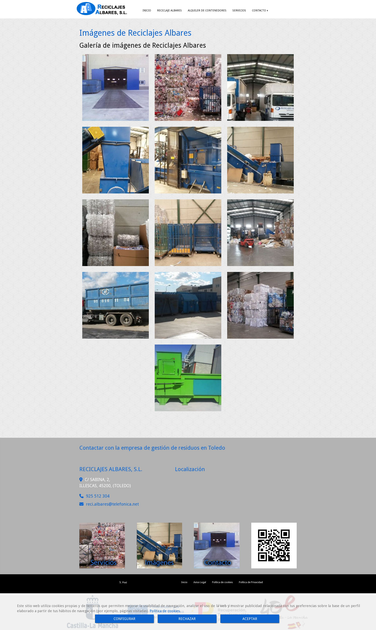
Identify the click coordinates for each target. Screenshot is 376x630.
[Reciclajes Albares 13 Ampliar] (188, 378)
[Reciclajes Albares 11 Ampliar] (115, 305)
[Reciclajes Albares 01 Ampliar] (260, 87)
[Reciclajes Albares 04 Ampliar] (115, 160)
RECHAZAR (187, 619)
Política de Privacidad (251, 582)
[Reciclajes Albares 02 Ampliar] (115, 87)
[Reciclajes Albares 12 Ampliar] (260, 305)
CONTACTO (259, 10)
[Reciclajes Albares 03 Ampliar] (188, 87)
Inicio (184, 582)
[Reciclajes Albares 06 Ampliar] (260, 160)
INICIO (147, 10)
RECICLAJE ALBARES (169, 10)
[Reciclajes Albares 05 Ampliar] (188, 160)
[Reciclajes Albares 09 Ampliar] (188, 232)
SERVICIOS (239, 10)
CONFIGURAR (124, 619)
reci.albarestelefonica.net (112, 504)
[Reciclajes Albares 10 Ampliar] (188, 305)
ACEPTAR (249, 619)
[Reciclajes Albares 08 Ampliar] (260, 232)
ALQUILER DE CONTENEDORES (207, 10)
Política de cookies (165, 611)
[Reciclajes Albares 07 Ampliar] (115, 232)
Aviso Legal (199, 582)
